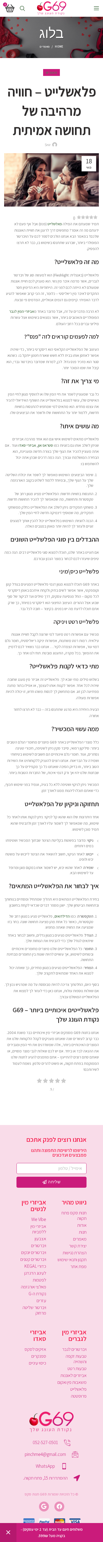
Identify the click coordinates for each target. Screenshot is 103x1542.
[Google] (44, 1506)
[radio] (63, 1081)
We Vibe (38, 1219)
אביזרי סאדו (27, 445)
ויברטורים (38, 1245)
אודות (82, 1225)
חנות (83, 1232)
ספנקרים (38, 1356)
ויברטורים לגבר (74, 1349)
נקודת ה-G (37, 1294)
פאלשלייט (55, 223)
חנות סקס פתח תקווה (74, 1215)
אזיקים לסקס (35, 1349)
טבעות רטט (77, 1368)
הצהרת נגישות (75, 1253)
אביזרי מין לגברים (74, 1335)
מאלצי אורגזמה (33, 1287)
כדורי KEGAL (35, 1266)
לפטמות (39, 1280)
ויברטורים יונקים (33, 1252)
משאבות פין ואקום (72, 1382)
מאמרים (44, 46)
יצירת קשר (78, 1246)
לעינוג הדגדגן (35, 1273)
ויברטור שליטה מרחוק (34, 1310)
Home (59, 46)
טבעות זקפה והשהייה (76, 1359)
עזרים (41, 1300)
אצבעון (40, 1239)
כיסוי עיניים (37, 1363)
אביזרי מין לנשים (33, 1205)
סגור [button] (8, 1532)
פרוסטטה (79, 1396)
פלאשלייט (78, 1389)
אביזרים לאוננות (73, 1375)
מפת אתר (78, 1266)
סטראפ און (45, 445)
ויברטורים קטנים (33, 1259)
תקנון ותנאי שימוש (72, 1259)
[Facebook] (59, 1506)
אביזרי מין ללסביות (38, 1229)
